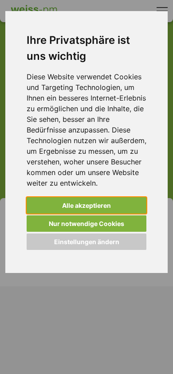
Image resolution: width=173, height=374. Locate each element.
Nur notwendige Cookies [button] (86, 223)
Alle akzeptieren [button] (86, 205)
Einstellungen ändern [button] (86, 241)
